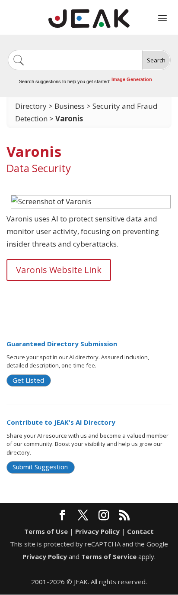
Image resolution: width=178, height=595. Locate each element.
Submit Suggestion (40, 466)
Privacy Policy (97, 531)
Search (156, 60)
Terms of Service (109, 556)
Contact (140, 531)
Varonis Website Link (59, 270)
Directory (31, 106)
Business (69, 106)
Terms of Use (46, 531)
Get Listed (28, 380)
